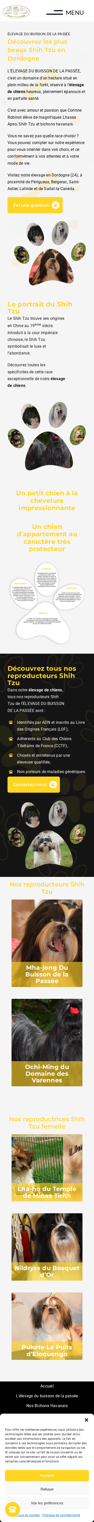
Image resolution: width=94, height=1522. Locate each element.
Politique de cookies (26, 1515)
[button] (86, 1419)
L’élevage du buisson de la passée (47, 1396)
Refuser (47, 1489)
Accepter (47, 1475)
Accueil (47, 1386)
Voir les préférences (47, 1503)
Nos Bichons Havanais (47, 1405)
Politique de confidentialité (61, 1515)
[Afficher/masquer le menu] (50, 14)
